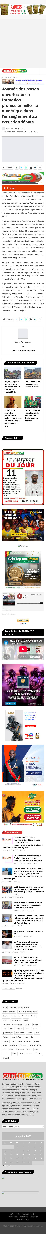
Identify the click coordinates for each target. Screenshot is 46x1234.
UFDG (14, 1054)
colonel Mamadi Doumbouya (12, 1024)
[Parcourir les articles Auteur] (22, 334)
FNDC (28, 1028)
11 (35, 1151)
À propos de (15, 1214)
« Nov (4, 1166)
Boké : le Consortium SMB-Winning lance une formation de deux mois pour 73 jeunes (28, 960)
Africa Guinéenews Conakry (27, 1012)
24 (29, 1159)
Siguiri (29, 1050)
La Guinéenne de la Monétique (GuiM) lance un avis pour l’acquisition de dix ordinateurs (28, 858)
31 (29, 1163)
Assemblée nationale (29, 1016)
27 (5, 1163)
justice (37, 1033)
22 (17, 1159)
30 (23, 1163)
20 (5, 1159)
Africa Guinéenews (9, 1012)
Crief (4, 1028)
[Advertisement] (23, 43)
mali (13, 1041)
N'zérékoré (13, 1045)
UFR (21, 1054)
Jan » (9, 1166)
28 (11, 1163)
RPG (4, 1050)
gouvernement (7, 1033)
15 (17, 1155)
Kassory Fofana (16, 1037)
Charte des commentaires (18, 1217)
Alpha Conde (15, 1016)
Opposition (23, 1045)
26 (41, 1159)
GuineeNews (5, 614)
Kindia (26, 1037)
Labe (32, 1037)
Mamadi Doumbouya (24, 1041)
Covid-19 (36, 1024)
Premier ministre (35, 1045)
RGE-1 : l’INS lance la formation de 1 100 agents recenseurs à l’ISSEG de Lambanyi (28, 905)
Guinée (29, 1033)
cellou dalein (16, 1020)
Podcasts (12, 614)
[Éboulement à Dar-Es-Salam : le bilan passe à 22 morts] (32, 373)
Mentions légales (29, 1214)
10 (29, 1151)
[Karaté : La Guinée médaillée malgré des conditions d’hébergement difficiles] (32, 402)
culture (11, 1028)
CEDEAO (6, 1020)
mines (5, 1045)
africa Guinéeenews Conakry (19, 1007)
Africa (5, 1007)
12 (41, 1151)
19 (41, 1155)
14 (11, 1155)
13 (5, 1155)
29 (17, 1163)
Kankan (5, 1037)
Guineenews (19, 1033)
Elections (20, 1028)
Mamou (36, 1041)
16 (23, 1155)
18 (35, 1155)
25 (35, 1159)
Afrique (5, 1016)
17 (29, 1155)
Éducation (38, 1054)
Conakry (27, 1024)
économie (6, 1058)
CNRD (26, 1020)
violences (29, 1054)
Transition (6, 1054)
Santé (11, 1050)
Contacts (34, 1217)
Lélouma (6, 1041)
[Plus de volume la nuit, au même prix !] (7, 934)
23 (23, 1159)
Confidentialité (23, 1219)
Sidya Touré (20, 1050)
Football (35, 1028)
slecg (36, 1050)
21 (11, 1159)
